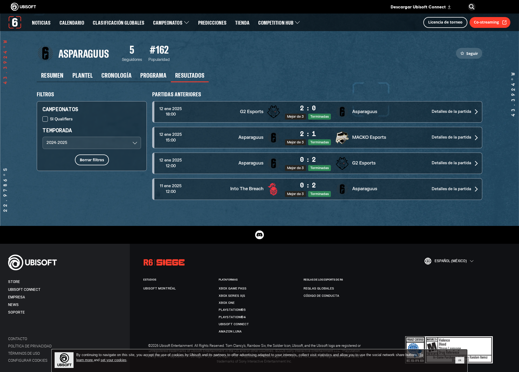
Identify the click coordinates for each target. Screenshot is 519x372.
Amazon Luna (230, 331)
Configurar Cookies (27, 360)
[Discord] (259, 234)
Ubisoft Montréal (159, 288)
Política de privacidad (30, 345)
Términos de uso (24, 353)
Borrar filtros (92, 159)
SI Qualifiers (61, 119)
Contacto (17, 338)
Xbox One (227, 303)
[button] (317, 112)
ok (459, 360)
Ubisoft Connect (24, 290)
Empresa (16, 297)
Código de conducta (321, 296)
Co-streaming (486, 22)
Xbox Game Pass (233, 288)
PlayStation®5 (232, 310)
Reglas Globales (319, 288)
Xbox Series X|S (232, 296)
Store (14, 282)
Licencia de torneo (445, 22)
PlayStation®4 (232, 317)
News (13, 305)
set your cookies (114, 360)
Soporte (16, 312)
